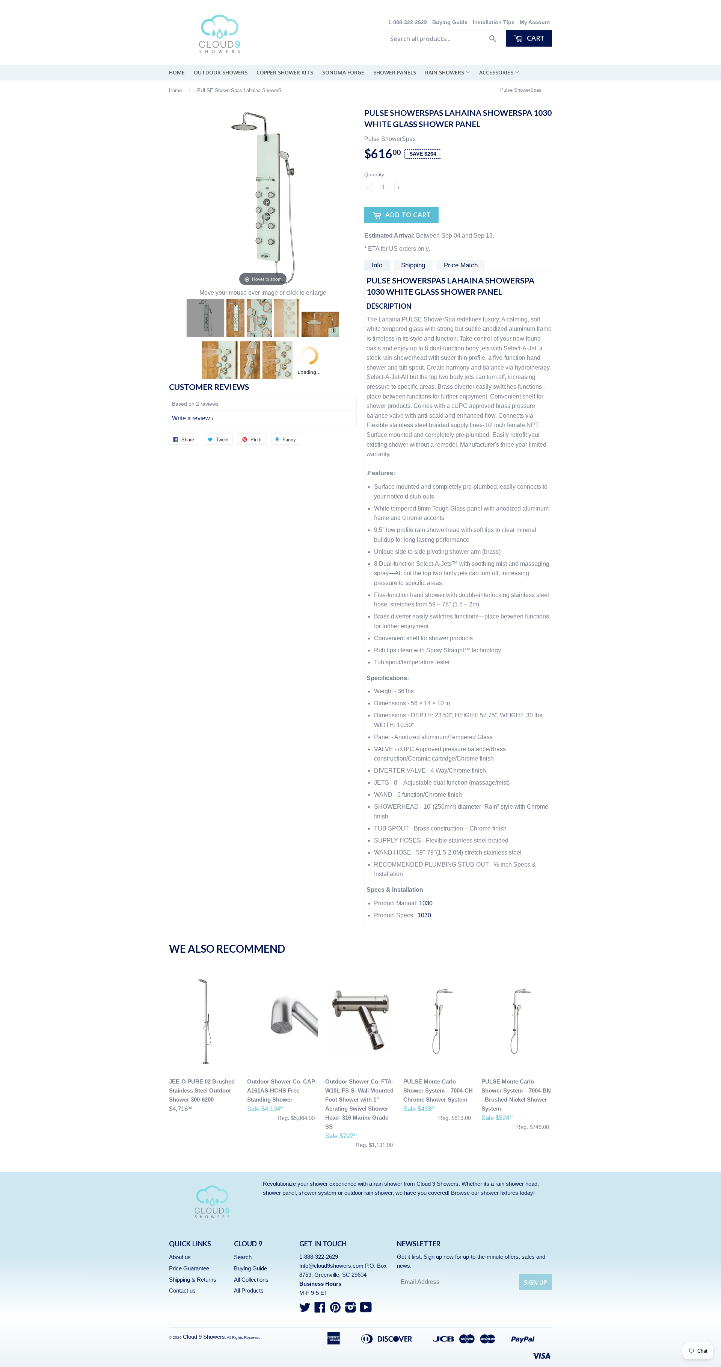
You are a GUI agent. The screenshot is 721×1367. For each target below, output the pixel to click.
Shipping (413, 265)
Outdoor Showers (220, 72)
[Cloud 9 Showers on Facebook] (320, 1309)
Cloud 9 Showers (204, 1337)
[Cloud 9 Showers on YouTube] (366, 1309)
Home (177, 72)
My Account (535, 22)
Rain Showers (445, 72)
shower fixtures (499, 1193)
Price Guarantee (189, 1268)
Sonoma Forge (343, 72)
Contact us (182, 1290)
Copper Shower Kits (284, 72)
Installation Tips (493, 22)
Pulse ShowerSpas (521, 90)
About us (180, 1257)
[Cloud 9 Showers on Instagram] (350, 1309)
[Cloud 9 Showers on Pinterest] (335, 1309)
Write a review (191, 418)
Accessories (497, 72)
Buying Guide (450, 22)
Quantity (374, 174)
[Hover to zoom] (263, 197)
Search (243, 1257)
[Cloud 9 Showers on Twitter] (305, 1309)
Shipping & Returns (192, 1279)
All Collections (251, 1279)
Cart (535, 37)
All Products (249, 1290)
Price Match (461, 265)
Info (377, 265)
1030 (426, 903)
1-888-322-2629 (408, 22)
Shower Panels (394, 72)
